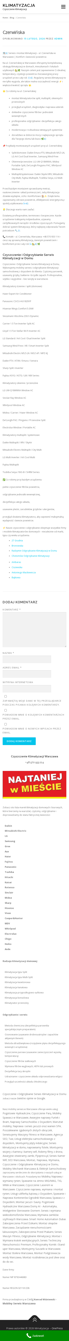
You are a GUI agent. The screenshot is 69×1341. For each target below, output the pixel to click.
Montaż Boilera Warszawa (18, 1253)
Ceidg (30, 1299)
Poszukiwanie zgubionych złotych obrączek (27, 1130)
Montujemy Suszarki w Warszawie (41, 1248)
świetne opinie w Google (31, 1098)
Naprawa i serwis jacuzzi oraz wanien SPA (37, 1126)
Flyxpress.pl (41, 1155)
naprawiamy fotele (37, 1147)
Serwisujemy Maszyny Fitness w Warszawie (28, 1134)
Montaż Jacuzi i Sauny (28, 1202)
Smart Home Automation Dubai (47, 1219)
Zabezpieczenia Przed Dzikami (20, 1223)
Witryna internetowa (18, 682)
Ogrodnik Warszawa (39, 1197)
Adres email (12, 667)
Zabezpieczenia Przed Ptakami (35, 1232)
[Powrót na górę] (34, 1320)
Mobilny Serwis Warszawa (19, 1303)
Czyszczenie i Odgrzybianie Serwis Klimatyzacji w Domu (34, 1094)
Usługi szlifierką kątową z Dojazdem (31, 1193)
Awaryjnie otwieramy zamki (18, 1155)
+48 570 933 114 (34, 762)
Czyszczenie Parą (41, 1113)
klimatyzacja (19, 5)
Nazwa (8, 653)
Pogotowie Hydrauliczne (16, 1113)
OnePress (57, 1328)
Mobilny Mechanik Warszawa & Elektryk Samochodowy (34, 1168)
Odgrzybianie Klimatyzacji (36, 1236)
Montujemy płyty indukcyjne (32, 1143)
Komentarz (12, 609)
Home (5, 17)
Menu (63, 6)
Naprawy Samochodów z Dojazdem (31, 1122)
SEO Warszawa (16, 1160)
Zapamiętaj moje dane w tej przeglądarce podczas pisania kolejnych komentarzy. (32, 702)
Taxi (10, 1139)
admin (58, 38)
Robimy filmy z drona (50, 1151)
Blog (12, 17)
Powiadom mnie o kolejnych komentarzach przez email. (33, 716)
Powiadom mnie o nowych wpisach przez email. (32, 730)
